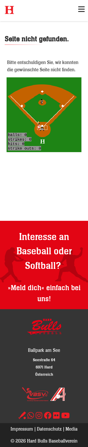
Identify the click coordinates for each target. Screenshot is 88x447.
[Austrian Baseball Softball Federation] (58, 399)
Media (71, 429)
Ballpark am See (44, 350)
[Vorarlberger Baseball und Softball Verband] (35, 399)
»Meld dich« (26, 288)
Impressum (22, 429)
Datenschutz (49, 429)
